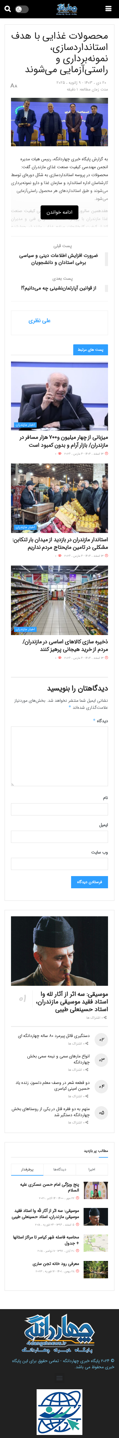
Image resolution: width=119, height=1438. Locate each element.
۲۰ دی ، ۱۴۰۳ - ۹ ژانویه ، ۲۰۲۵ (81, 83)
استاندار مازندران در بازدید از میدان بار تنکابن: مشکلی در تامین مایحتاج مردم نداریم (60, 543)
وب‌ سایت (99, 852)
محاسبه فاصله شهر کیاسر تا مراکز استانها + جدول (46, 1240)
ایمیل (103, 825)
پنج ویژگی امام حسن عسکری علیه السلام (49, 1187)
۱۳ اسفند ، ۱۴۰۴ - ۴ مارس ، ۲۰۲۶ (84, 454)
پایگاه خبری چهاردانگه (81, 1361)
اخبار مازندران (25, 425)
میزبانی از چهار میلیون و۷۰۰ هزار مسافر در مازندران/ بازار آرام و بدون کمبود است (64, 441)
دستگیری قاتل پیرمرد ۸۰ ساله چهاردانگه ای (54, 1035)
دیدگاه (100, 721)
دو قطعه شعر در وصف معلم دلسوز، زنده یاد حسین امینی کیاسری (53, 1085)
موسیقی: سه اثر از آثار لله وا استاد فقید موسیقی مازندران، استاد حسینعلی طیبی (72, 1001)
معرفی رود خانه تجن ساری (56, 1263)
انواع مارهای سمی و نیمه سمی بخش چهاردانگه (58, 1059)
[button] (60, 1378)
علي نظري (40, 320)
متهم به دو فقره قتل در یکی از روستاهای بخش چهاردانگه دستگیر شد (51, 1112)
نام (105, 797)
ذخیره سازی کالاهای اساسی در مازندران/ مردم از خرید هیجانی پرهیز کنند (65, 645)
